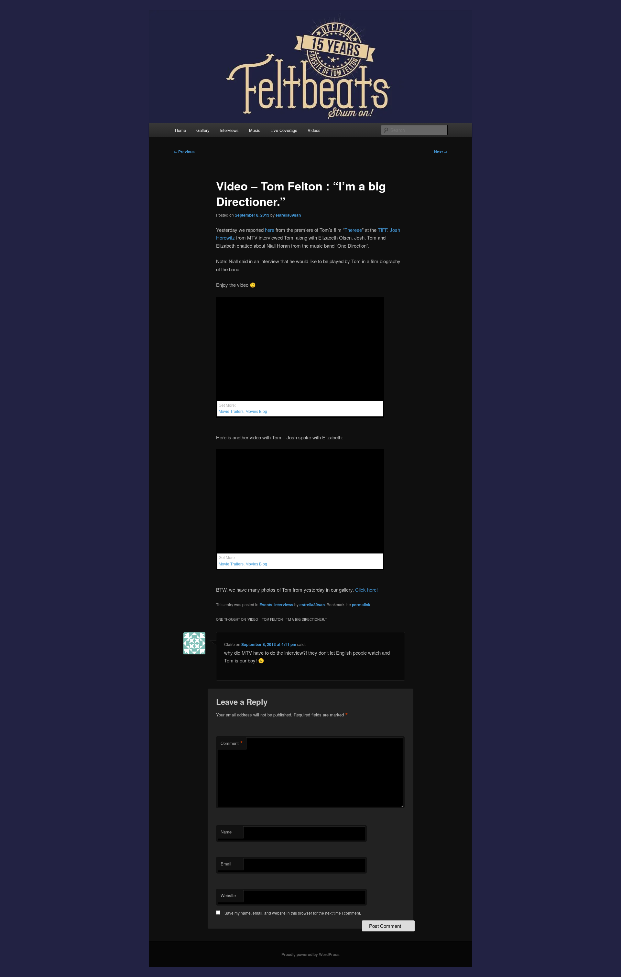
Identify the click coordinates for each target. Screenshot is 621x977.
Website (228, 895)
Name (226, 832)
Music (254, 130)
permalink (361, 604)
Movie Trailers (231, 411)
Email (226, 864)
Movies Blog (256, 411)
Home (180, 130)
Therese (353, 229)
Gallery (203, 130)
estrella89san (288, 215)
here (269, 229)
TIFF (382, 229)
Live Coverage (283, 130)
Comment (232, 743)
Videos (314, 130)
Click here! (366, 589)
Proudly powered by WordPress (310, 954)
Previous (184, 152)
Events (265, 604)
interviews (283, 604)
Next (441, 152)
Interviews (229, 130)
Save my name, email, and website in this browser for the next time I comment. (292, 913)
